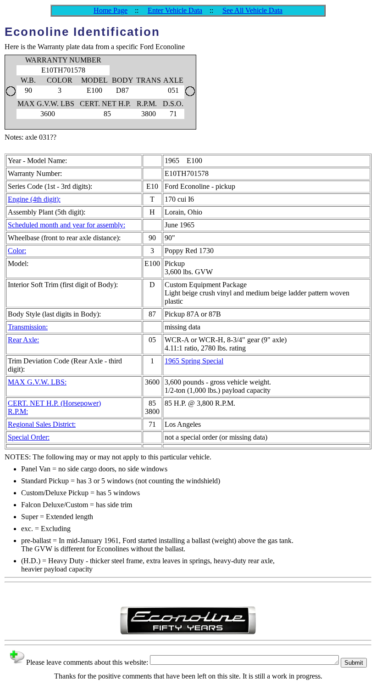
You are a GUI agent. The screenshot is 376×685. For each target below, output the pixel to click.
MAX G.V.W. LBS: (37, 382)
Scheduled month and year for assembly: (66, 225)
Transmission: (28, 327)
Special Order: (29, 437)
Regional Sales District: (42, 424)
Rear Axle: (23, 340)
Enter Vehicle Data (175, 10)
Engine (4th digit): (34, 199)
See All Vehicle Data (252, 10)
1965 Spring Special (194, 361)
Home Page (110, 10)
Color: (17, 251)
